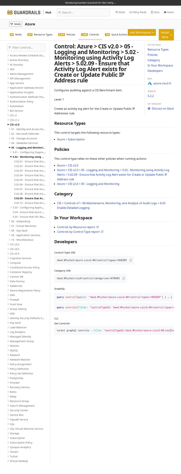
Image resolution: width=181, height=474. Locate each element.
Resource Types (158, 49)
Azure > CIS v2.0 (67, 165)
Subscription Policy (21, 442)
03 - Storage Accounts (24, 138)
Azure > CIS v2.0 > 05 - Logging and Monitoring (88, 184)
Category (154, 60)
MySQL (14, 350)
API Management (20, 78)
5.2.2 (151, 96)
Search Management (22, 405)
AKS (12, 69)
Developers (155, 71)
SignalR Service (19, 419)
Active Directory (19, 60)
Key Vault (15, 322)
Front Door (16, 304)
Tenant (14, 451)
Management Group (22, 341)
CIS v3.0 (14, 244)
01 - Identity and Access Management (33, 129)
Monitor (14, 345)
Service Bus (17, 415)
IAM (12, 313)
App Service (17, 83)
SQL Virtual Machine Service (26, 428)
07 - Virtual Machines (23, 226)
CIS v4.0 (14, 249)
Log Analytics (17, 332)
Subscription (17, 438)
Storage (14, 433)
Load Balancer (18, 327)
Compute (15, 262)
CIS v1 (13, 115)
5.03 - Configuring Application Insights (36, 207)
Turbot (14, 456)
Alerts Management (21, 74)
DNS (12, 295)
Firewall (14, 299)
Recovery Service (20, 387)
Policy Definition (19, 368)
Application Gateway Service (26, 87)
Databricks (16, 286)
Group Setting (18, 309)
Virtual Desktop (19, 461)
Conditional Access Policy (25, 267)
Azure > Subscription (71, 139)
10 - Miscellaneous (22, 239)
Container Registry (21, 272)
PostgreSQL (17, 378)
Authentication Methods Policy (28, 97)
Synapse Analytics (20, 447)
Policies (153, 55)
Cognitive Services (20, 258)
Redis (13, 392)
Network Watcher (20, 359)
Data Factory (17, 281)
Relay (13, 396)
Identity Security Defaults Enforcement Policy (36, 318)
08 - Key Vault (19, 230)
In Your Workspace (160, 65)
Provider (15, 382)
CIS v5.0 (14, 253)
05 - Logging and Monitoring (28, 147)
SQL (12, 424)
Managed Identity (20, 336)
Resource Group (19, 401)
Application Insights (22, 92)
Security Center (19, 410)
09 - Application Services (25, 235)
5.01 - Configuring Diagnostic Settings (35, 152)
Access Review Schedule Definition (30, 55)
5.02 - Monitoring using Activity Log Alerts (39, 156)
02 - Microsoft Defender (25, 133)
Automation (17, 106)
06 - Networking (20, 221)
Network (15, 355)
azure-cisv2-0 (162, 83)
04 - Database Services (24, 143)
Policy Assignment (20, 364)
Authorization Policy (21, 101)
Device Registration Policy (25, 290)
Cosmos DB (16, 276)
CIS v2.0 (14, 124)
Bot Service (16, 110)
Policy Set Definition (21, 373)
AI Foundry (16, 64)
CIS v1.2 (14, 120)
